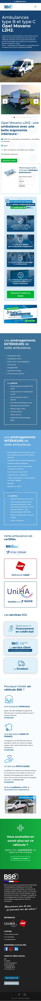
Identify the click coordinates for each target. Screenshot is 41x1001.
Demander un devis (9, 160)
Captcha (21, 181)
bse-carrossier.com (12, 978)
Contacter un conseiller (20, 858)
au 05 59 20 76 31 (25, 850)
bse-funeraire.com (12, 983)
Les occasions (9, 937)
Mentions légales (24, 998)
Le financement (10, 939)
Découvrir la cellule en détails (20, 294)
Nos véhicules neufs (11, 934)
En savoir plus (9, 718)
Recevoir (22, 186)
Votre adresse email (25, 177)
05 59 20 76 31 (10, 967)
